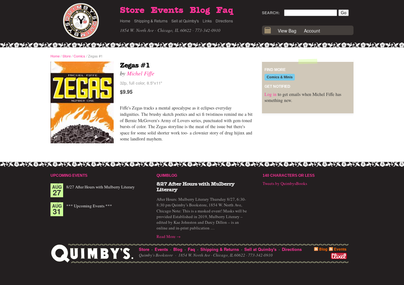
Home (125, 20)
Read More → (169, 236)
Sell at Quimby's (185, 20)
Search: (271, 12)
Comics (79, 55)
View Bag (287, 30)
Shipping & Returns (151, 20)
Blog (200, 10)
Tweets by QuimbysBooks (285, 183)
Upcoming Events (68, 175)
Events (167, 10)
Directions (224, 20)
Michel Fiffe (140, 73)
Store (132, 10)
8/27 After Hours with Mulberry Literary (100, 187)
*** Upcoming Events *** (89, 206)
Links (207, 20)
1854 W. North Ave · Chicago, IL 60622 (155, 30)
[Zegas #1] (82, 103)
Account (312, 30)
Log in (270, 94)
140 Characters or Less (289, 175)
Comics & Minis (280, 77)
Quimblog (167, 175)
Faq (224, 10)
